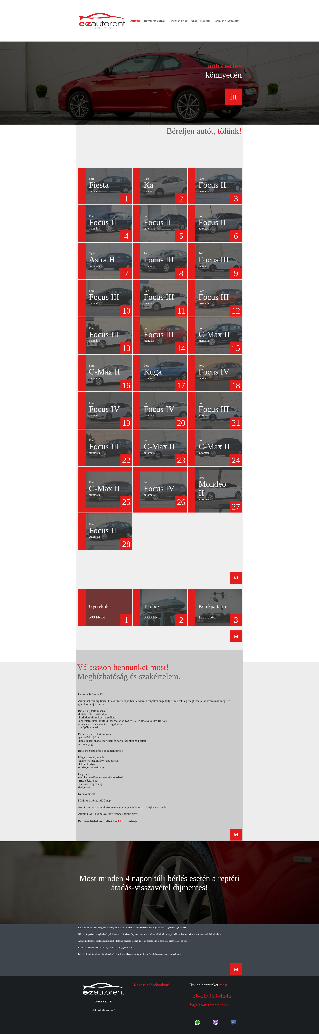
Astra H (102, 261)
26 (181, 502)
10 (126, 310)
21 (236, 422)
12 (236, 310)
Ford (92, 178)
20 (181, 422)
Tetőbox (152, 606)
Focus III (159, 261)
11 (181, 310)
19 (126, 422)
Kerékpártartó (212, 606)
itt (233, 96)
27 (236, 506)
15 (236, 348)
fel (236, 578)
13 (126, 348)
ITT (121, 821)
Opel (92, 253)
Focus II (212, 186)
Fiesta (99, 186)
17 (181, 385)
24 (236, 460)
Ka (149, 186)
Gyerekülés (100, 606)
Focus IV (214, 373)
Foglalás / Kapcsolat (226, 20)
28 (126, 544)
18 (236, 385)
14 (181, 348)
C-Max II (214, 336)
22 (126, 460)
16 (126, 385)
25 (126, 502)
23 (181, 460)
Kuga (153, 373)
